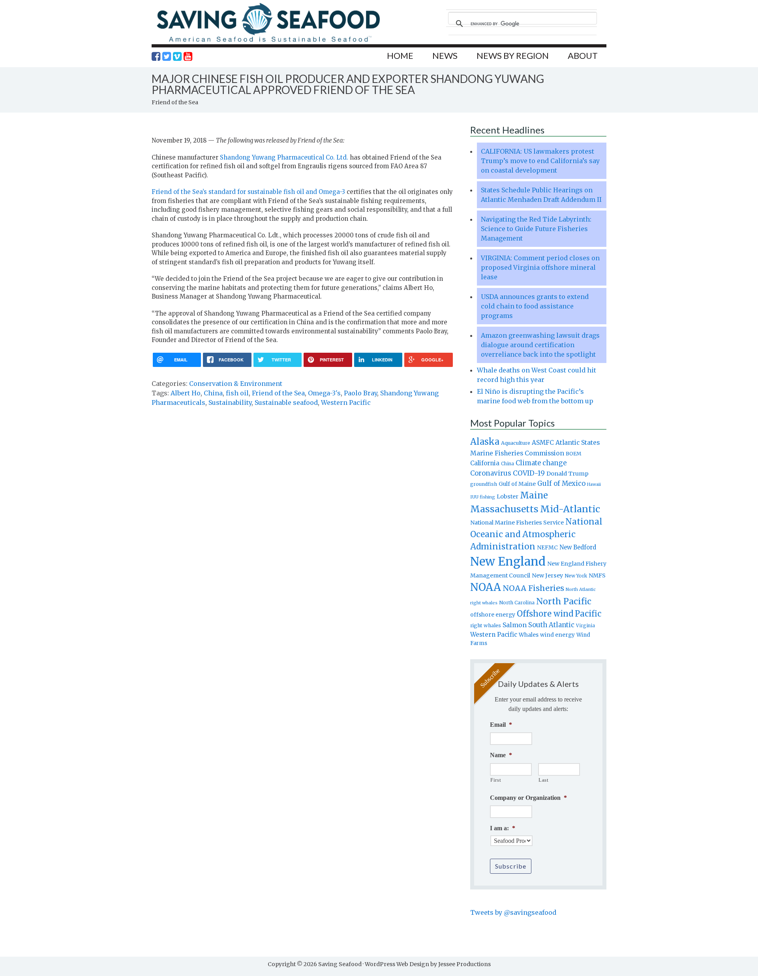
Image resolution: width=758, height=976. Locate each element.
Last (543, 780)
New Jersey (547, 575)
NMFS (597, 575)
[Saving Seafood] (268, 41)
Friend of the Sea (278, 393)
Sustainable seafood (286, 402)
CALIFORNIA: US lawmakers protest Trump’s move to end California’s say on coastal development (540, 160)
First (495, 780)
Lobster (507, 496)
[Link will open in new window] (156, 56)
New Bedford (577, 547)
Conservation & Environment (235, 383)
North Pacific (563, 601)
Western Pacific (346, 402)
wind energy (557, 635)
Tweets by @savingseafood (513, 912)
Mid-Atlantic (570, 509)
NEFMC (547, 547)
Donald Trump (567, 473)
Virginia (585, 625)
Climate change (541, 463)
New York (576, 576)
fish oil (237, 393)
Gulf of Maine (517, 483)
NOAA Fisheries (533, 588)
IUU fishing (482, 497)
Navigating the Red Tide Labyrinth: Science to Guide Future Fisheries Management (536, 228)
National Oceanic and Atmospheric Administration (536, 534)
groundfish (483, 484)
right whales (485, 625)
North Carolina (517, 603)
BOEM (574, 454)
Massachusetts (504, 509)
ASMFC (543, 442)
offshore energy (492, 614)
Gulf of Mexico (561, 484)
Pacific (588, 614)
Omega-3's (324, 393)
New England (508, 561)
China (213, 393)
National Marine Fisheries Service (517, 522)
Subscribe (510, 866)
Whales (528, 634)
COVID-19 (529, 473)
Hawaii (594, 484)
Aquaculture (515, 443)
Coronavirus (490, 473)
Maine (534, 495)
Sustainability (229, 402)
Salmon (515, 625)
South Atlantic (551, 625)
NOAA (485, 587)
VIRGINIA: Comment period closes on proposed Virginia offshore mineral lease (540, 267)
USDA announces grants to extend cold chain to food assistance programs (535, 306)
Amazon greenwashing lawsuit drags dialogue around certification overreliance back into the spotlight (540, 344)
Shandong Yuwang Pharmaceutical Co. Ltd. (284, 157)
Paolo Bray (360, 393)
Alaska (484, 441)
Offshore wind (545, 614)
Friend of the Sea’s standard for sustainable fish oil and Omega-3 (248, 192)
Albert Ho (186, 393)
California (484, 463)
